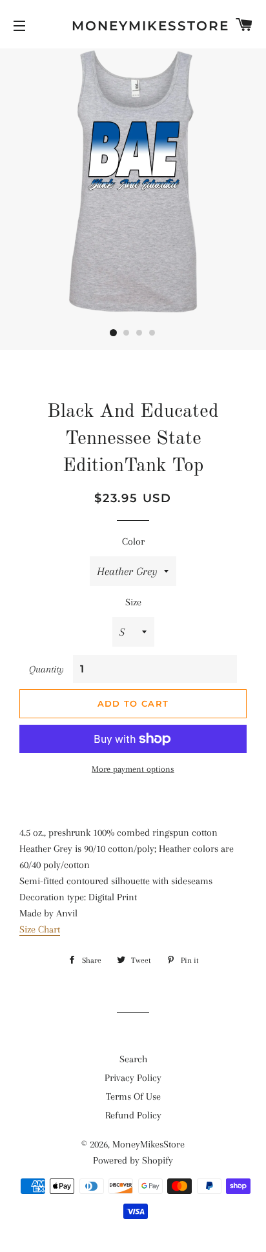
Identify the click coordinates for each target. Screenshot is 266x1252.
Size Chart (39, 929)
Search (133, 1059)
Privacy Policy (133, 1078)
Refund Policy (133, 1115)
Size (133, 602)
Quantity (46, 669)
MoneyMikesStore (133, 26)
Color (133, 541)
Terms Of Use (133, 1096)
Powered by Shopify (133, 1160)
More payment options (133, 769)
